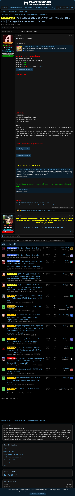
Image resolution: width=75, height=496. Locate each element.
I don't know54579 (64, 309)
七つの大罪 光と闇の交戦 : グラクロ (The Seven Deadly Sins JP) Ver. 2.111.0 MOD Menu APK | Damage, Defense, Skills (24, 276)
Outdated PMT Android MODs (29, 365)
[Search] (72, 8)
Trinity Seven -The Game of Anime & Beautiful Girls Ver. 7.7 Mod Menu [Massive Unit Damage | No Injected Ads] (25, 360)
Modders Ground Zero (10, 460)
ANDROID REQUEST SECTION (27, 250)
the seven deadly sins (9, 240)
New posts (4, 11)
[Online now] (8, 223)
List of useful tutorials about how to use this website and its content (38, 205)
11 (41, 268)
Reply (71, 231)
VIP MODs (28, 8)
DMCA (5, 466)
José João (66, 370)
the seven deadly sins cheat (24, 240)
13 (10, 269)
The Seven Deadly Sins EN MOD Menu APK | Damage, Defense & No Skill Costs (43, 169)
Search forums (13, 11)
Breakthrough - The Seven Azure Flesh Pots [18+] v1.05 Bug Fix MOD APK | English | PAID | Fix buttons (24, 317)
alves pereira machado (65, 250)
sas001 (67, 327)
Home (5, 448)
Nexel (8, 250)
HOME (4, 8)
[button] (33, 8)
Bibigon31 (66, 340)
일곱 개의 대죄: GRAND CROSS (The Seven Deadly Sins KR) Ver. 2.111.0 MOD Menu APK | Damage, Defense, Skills (24, 287)
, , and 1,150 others (38, 210)
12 (7, 269)
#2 (72, 215)
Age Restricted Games (25, 302)
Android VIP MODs (9, 451)
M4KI (8, 321)
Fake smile (66, 296)
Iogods (67, 316)
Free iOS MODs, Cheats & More (12, 457)
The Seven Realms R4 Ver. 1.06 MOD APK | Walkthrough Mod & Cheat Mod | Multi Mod (25, 297)
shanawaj (66, 379)
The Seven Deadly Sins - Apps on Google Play (38, 46)
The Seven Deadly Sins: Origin (29, 248)
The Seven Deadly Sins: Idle (28, 255)
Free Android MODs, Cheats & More (14, 454)
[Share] (69, 35)
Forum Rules (7, 463)
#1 (72, 35)
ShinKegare (66, 348)
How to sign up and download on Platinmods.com (33, 203)
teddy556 (9, 257)
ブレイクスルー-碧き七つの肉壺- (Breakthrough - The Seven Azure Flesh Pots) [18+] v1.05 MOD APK (24, 349)
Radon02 (9, 354)
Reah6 (67, 256)
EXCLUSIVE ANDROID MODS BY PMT (33, 280)
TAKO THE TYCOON (64, 390)
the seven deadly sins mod (57, 240)
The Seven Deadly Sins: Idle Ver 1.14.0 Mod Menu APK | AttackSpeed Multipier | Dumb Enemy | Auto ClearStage (24, 263)
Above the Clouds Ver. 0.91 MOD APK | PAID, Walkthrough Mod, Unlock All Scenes (24, 380)
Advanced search (24, 11)
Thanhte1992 (65, 262)
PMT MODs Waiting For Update (31, 268)
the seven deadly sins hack (41, 240)
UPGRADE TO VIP (16, 8)
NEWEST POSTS (41, 8)
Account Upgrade (22, 189)
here (41, 66)
